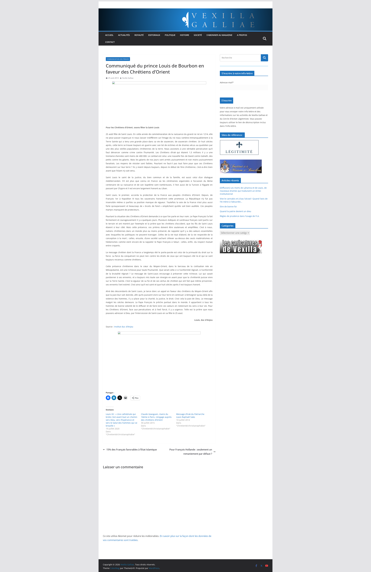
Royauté (139, 35)
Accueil (109, 35)
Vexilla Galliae (127, 78)
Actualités (124, 35)
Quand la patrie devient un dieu (235, 211)
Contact (110, 42)
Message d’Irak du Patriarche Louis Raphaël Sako (190, 415)
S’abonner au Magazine (219, 35)
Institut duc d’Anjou (123, 326)
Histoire (184, 35)
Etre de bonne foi (228, 206)
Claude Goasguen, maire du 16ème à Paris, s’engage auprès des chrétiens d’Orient (156, 417)
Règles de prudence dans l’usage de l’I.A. (239, 216)
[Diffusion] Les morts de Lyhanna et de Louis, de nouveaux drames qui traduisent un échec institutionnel (243, 190)
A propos (242, 35)
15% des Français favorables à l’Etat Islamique (131, 449)
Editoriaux (154, 35)
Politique (170, 35)
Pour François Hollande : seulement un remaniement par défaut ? (190, 451)
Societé (198, 35)
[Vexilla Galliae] (185, 10)
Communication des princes (118, 59)
